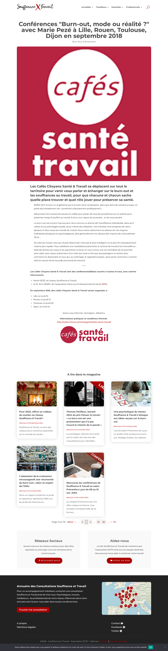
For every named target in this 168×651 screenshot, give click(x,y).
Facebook (116, 627)
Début (70, 522)
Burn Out (77, 41)
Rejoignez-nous (50, 560)
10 (98, 522)
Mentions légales (26, 627)
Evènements (89, 41)
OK (151, 647)
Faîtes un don (121, 560)
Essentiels (116, 7)
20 (103, 522)
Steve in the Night (119, 641)
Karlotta (103, 641)
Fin (114, 522)
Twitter (115, 631)
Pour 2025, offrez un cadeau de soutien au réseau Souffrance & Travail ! (35, 415)
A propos (22, 623)
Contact (115, 623)
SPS (104, 284)
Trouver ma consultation (33, 609)
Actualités (86, 7)
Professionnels (133, 7)
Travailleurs (101, 7)
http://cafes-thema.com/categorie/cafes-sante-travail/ (84, 322)
